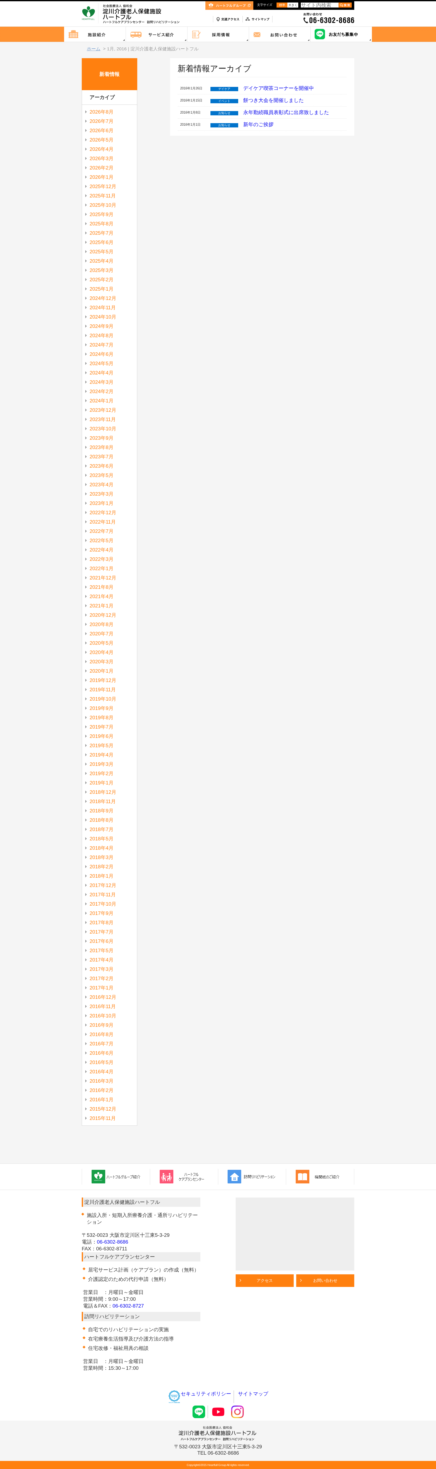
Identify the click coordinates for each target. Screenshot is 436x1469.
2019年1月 (102, 782)
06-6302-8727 (128, 1306)
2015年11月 (103, 1118)
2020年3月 (102, 661)
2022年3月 (102, 559)
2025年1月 (102, 289)
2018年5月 (102, 838)
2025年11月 (103, 195)
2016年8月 (102, 1034)
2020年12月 (103, 615)
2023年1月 (102, 503)
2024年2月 (102, 391)
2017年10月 (103, 904)
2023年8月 (102, 447)
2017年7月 (102, 932)
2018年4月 (102, 848)
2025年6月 (102, 242)
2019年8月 (102, 717)
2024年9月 (102, 326)
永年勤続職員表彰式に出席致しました (286, 112)
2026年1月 (102, 177)
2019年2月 (102, 773)
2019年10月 (103, 699)
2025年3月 (102, 270)
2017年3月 (102, 969)
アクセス (265, 1280)
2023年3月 (102, 494)
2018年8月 (102, 820)
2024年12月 (103, 298)
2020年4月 (102, 652)
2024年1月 (102, 400)
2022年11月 (103, 522)
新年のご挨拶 (258, 124)
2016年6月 (102, 1053)
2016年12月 (103, 997)
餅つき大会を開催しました (273, 100)
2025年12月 (103, 186)
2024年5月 (102, 363)
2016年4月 (102, 1071)
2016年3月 (102, 1081)
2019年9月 (102, 708)
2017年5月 (102, 950)
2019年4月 (102, 755)
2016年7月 (102, 1043)
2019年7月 (102, 727)
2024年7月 (102, 345)
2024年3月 (102, 382)
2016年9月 (102, 1025)
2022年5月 (102, 540)
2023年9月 (102, 438)
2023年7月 (102, 456)
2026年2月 (102, 167)
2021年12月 (103, 577)
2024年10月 (103, 317)
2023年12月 (103, 410)
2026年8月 (102, 112)
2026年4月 (102, 149)
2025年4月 (102, 261)
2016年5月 (102, 1062)
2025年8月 (102, 223)
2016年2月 (102, 1090)
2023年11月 (103, 419)
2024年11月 (103, 307)
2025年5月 (102, 251)
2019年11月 (103, 689)
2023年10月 (103, 428)
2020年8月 (102, 624)
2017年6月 (102, 941)
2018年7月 (102, 829)
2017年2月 (102, 978)
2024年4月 (102, 372)
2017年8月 (102, 922)
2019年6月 (102, 736)
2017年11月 (103, 894)
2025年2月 (102, 279)
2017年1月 (102, 987)
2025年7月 (102, 233)
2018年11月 (103, 801)
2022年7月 (102, 531)
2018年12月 (103, 792)
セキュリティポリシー (206, 1393)
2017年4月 (102, 960)
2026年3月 (102, 158)
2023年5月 (102, 475)
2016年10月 (103, 1015)
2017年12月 (103, 885)
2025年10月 (103, 205)
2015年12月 (103, 1109)
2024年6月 (102, 354)
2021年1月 (102, 605)
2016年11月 (103, 1006)
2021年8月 (102, 587)
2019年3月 (102, 764)
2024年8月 (102, 335)
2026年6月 (102, 130)
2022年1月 (102, 568)
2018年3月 (102, 857)
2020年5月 (102, 643)
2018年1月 (102, 876)
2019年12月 (103, 680)
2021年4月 (102, 596)
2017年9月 (102, 913)
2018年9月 (102, 810)
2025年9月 (102, 214)
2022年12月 (103, 512)
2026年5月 (102, 140)
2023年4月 (102, 484)
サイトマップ (253, 1393)
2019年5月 (102, 745)
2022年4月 (102, 550)
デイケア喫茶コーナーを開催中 (278, 88)
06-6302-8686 (112, 1242)
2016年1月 (102, 1099)
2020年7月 (102, 633)
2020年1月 (102, 671)
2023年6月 (102, 466)
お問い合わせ (325, 1280)
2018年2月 (102, 866)
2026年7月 (102, 121)
